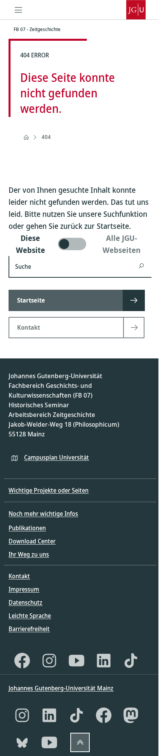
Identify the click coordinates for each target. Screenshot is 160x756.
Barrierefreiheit (29, 629)
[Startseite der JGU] (136, 9)
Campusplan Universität (56, 457)
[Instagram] (49, 660)
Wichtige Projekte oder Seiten (49, 490)
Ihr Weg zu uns (29, 554)
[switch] (80, 244)
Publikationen (27, 528)
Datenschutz (25, 602)
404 (46, 136)
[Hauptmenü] (18, 9)
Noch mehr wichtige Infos (43, 513)
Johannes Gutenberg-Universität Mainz (61, 688)
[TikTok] (131, 660)
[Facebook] (22, 660)
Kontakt (19, 576)
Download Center (32, 541)
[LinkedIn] (103, 660)
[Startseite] (26, 137)
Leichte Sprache (30, 615)
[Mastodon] (131, 715)
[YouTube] (76, 660)
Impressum (24, 589)
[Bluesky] (22, 742)
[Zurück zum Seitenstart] (80, 742)
